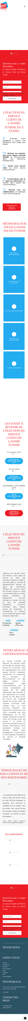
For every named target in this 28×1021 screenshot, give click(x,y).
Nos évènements (7, 982)
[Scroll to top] (25, 1018)
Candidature (6, 979)
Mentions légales (7, 990)
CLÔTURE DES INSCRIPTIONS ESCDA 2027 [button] (14, 478)
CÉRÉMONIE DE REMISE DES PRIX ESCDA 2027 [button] (14, 513)
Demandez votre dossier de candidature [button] (12, 207)
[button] (24, 6)
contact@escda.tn (7, 1019)
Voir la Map (5, 1006)
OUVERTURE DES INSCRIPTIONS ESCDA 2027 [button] (14, 461)
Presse (4, 984)
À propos (5, 977)
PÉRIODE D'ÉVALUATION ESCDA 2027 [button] (14, 496)
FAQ (4, 988)
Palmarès (5, 981)
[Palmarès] (14, 399)
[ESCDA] (4, 6)
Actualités (5, 986)
